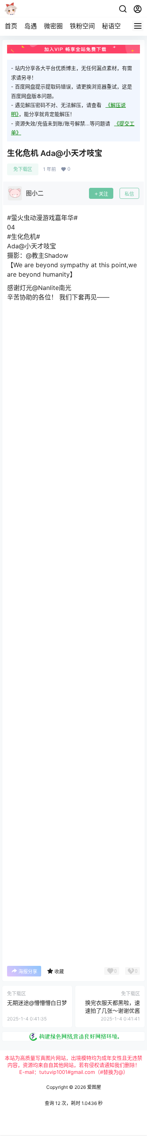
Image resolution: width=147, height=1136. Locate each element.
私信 (129, 194)
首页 (11, 26)
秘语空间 (114, 26)
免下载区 (22, 169)
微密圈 (53, 26)
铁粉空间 (82, 26)
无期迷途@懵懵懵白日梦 (37, 1002)
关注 (103, 194)
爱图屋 (93, 1087)
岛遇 (30, 26)
